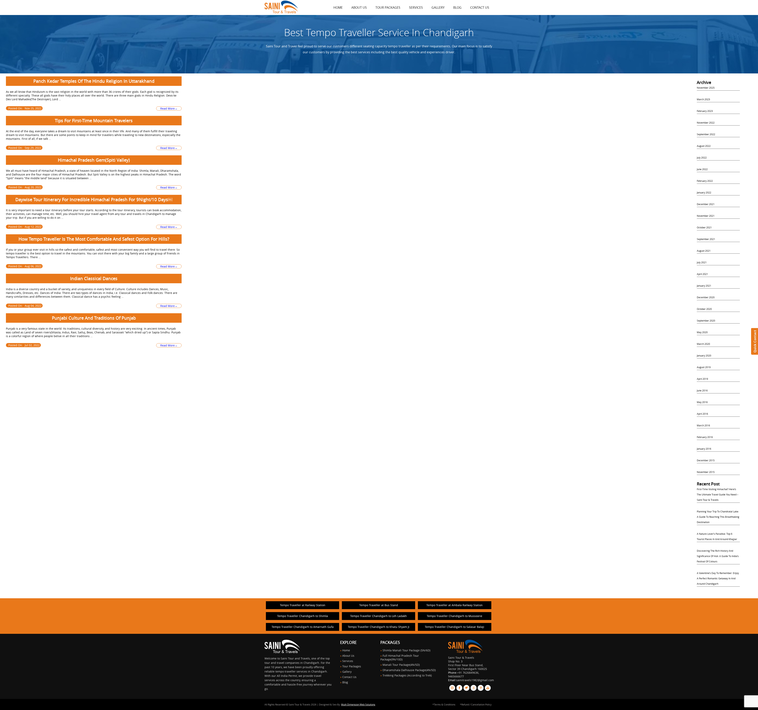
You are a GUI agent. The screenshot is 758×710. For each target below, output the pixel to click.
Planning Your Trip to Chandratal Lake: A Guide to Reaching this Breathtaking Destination (718, 517)
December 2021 (706, 204)
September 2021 (706, 239)
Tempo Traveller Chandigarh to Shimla (302, 616)
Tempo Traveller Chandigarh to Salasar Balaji (454, 627)
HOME (338, 7)
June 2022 (702, 169)
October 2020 (704, 308)
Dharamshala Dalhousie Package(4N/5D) (409, 670)
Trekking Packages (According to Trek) (407, 675)
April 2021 (702, 274)
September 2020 (706, 320)
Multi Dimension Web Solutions (358, 704)
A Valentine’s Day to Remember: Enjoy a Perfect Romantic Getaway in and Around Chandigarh (718, 578)
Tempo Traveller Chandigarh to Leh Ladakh (378, 616)
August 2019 (704, 367)
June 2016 (702, 390)
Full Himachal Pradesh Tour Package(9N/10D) (399, 657)
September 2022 (706, 134)
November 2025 (706, 87)
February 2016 (705, 437)
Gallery (438, 7)
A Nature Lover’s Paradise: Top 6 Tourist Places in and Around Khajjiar (717, 536)
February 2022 (705, 180)
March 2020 (703, 343)
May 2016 (702, 402)
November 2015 (706, 472)
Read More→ (168, 108)
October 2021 (704, 227)
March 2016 (703, 425)
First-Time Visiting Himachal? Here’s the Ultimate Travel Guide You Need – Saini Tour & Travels (717, 494)
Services (416, 7)
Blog (457, 7)
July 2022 (702, 157)
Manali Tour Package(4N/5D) (401, 665)
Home (346, 650)
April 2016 (702, 413)
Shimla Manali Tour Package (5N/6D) (406, 650)
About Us (359, 7)
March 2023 (703, 99)
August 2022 (704, 145)
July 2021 (702, 262)
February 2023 (705, 111)
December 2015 (706, 460)
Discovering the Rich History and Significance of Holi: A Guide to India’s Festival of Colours (718, 556)
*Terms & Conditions (443, 704)
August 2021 (704, 250)
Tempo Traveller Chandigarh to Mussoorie (454, 616)
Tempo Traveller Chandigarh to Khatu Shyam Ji (378, 627)
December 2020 (706, 297)
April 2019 (702, 378)
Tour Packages (387, 7)
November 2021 (706, 215)
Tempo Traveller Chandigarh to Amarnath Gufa (303, 627)
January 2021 (704, 285)
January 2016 (704, 448)
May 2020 (702, 332)
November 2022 (706, 122)
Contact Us (479, 7)
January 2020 (704, 355)
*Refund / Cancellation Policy (476, 704)
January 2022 (704, 192)
